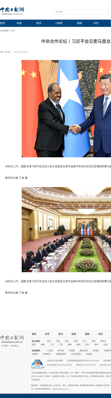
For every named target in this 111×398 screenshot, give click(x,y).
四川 (87, 344)
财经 (74, 334)
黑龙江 (103, 341)
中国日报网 (4, 31)
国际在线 (84, 350)
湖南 (43, 344)
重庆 (78, 344)
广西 (61, 344)
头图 (12, 31)
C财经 (59, 23)
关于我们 (4, 346)
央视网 (96, 350)
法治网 (89, 354)
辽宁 (85, 341)
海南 (69, 344)
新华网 (61, 350)
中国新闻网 (61, 354)
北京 (49, 341)
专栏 (96, 23)
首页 (2, 23)
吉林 (93, 341)
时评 (47, 334)
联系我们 (14, 346)
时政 (19, 23)
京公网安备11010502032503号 (59, 365)
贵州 (96, 344)
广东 (52, 344)
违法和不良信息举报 (55, 361)
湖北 (34, 344)
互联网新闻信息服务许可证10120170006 (83, 361)
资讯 (38, 23)
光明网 (35, 354)
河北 (67, 341)
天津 (58, 341)
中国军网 (47, 354)
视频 (79, 23)
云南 (105, 344)
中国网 (72, 350)
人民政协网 (76, 354)
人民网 (50, 350)
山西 (76, 341)
